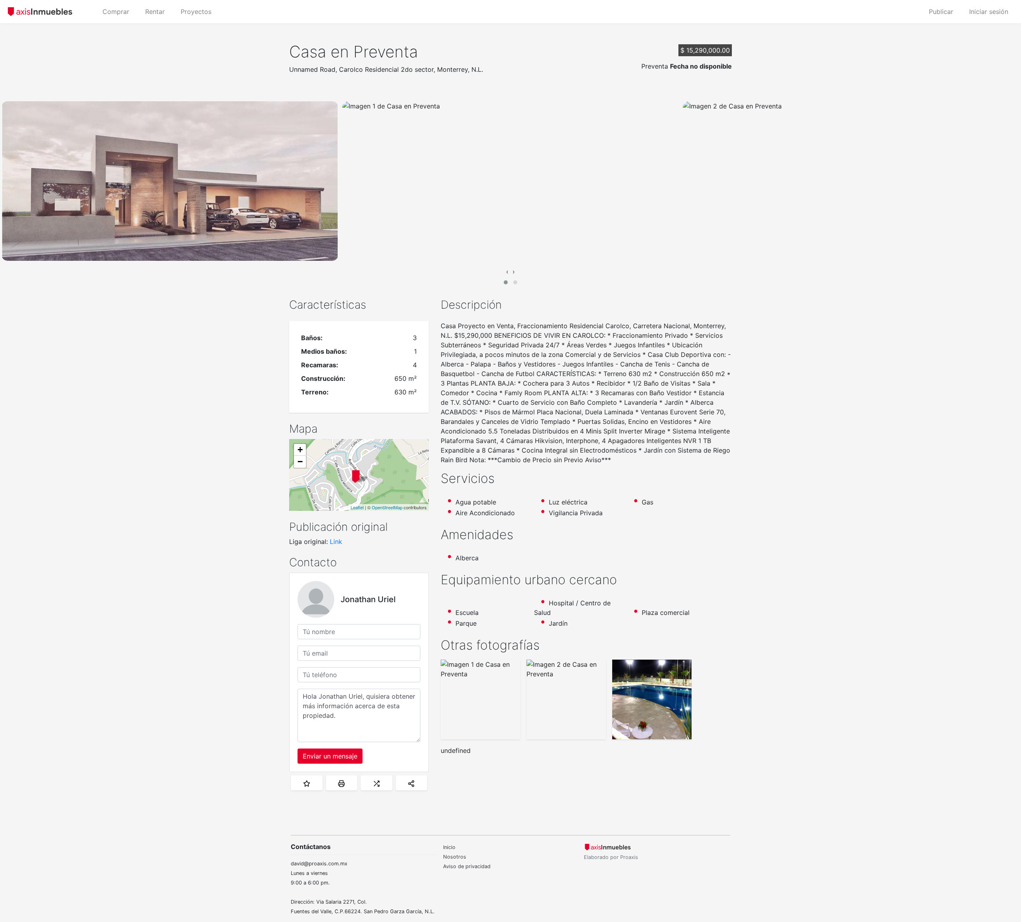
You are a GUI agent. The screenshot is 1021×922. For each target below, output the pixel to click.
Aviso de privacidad (467, 866)
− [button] (300, 462)
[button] (505, 282)
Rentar (155, 12)
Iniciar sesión (988, 12)
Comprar (115, 12)
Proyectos (196, 12)
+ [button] (300, 450)
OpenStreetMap (387, 507)
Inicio (449, 847)
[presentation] (507, 271)
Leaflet (357, 507)
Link (336, 542)
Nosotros (454, 857)
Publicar (941, 12)
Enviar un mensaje (330, 756)
